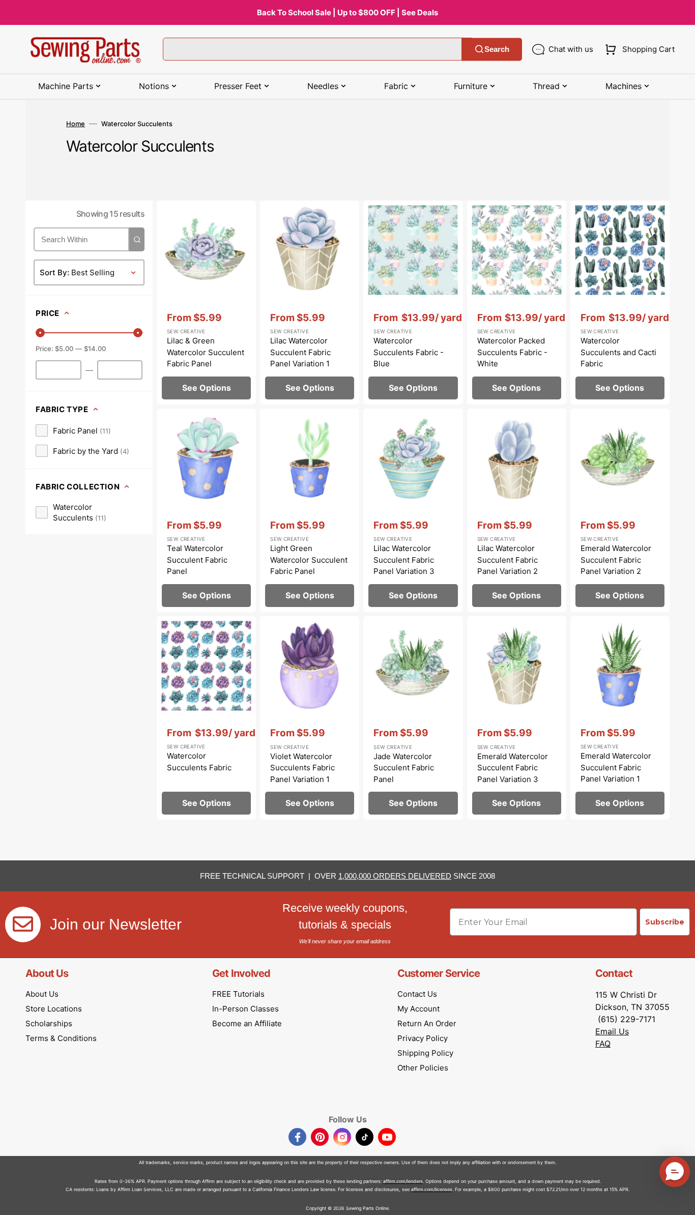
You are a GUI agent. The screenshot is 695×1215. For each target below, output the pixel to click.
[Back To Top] (680, 1200)
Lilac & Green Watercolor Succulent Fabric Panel (205, 352)
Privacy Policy (422, 1038)
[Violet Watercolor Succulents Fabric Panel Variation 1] (309, 718)
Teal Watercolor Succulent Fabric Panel (197, 559)
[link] (73, 430)
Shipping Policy (425, 1053)
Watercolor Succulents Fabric (199, 761)
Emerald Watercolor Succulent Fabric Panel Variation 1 (616, 767)
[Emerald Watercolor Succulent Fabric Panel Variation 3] (516, 718)
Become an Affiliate (247, 1023)
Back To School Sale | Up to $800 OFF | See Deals (347, 12)
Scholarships (48, 1023)
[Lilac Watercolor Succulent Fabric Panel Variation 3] (412, 510)
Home (75, 124)
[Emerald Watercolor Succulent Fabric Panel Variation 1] (620, 718)
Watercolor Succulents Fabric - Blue (408, 352)
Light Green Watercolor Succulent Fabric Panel (308, 559)
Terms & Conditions (61, 1038)
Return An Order (426, 1023)
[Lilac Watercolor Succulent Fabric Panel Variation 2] (516, 510)
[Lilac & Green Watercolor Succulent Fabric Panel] (206, 302)
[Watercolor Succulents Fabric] (206, 718)
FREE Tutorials (238, 994)
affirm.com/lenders (403, 1181)
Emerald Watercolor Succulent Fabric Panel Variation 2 (616, 559)
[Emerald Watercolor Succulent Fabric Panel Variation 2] (620, 510)
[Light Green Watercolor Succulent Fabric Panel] (309, 510)
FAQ (603, 1043)
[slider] (40, 332)
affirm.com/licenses (431, 1189)
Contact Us (417, 994)
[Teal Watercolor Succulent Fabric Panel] (206, 510)
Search (496, 49)
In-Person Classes (245, 1009)
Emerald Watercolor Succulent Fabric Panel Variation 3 (512, 767)
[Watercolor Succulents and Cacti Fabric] (620, 302)
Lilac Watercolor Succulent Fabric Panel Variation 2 (507, 559)
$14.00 (95, 348)
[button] (637, 49)
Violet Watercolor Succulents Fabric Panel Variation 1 (302, 767)
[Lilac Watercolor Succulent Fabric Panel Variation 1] (309, 302)
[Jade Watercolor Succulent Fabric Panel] (412, 718)
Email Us (612, 1031)
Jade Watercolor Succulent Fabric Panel (403, 767)
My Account (418, 1009)
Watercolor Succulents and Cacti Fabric (618, 352)
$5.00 (64, 348)
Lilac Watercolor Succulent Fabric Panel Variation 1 (300, 352)
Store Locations (53, 1009)
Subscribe (664, 922)
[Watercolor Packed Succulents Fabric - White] (516, 302)
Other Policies (422, 1068)
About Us (42, 994)
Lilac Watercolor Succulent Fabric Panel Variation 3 (404, 559)
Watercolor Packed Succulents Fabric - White (512, 352)
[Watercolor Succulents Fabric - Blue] (412, 302)
